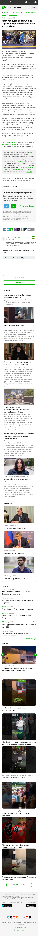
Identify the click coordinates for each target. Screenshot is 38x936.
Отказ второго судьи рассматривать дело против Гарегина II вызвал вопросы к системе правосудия (17, 364)
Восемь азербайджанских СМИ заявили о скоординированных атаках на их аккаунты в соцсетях (19, 435)
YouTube (29, 172)
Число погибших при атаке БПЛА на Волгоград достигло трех (16, 592)
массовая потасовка (8, 144)
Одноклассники (18, 169)
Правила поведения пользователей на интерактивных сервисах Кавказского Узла (19, 923)
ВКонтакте (7, 169)
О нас (3, 902)
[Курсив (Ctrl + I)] (9, 257)
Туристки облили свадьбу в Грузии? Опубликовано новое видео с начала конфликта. (15, 813)
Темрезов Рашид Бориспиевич (15, 528)
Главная (4, 15)
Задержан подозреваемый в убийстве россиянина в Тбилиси (18, 296)
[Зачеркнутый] (17, 257)
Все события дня (30, 639)
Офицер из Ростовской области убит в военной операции (16, 634)
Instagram (31, 167)
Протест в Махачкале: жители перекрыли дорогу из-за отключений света (17, 776)
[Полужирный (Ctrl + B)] (5, 257)
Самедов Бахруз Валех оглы (14, 578)
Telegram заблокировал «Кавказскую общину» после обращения (15, 846)
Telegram (20, 161)
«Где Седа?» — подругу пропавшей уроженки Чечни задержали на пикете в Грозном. (19, 743)
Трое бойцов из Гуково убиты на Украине (17, 609)
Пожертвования (32, 902)
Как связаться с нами (16, 902)
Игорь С (17, 237)
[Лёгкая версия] (10, 2)
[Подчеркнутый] (13, 257)
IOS (30, 152)
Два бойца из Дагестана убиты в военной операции (17, 601)
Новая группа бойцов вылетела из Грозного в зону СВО (19, 625)
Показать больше (19, 884)
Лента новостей (13, 15)
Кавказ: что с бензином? (11, 12)
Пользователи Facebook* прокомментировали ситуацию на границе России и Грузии (16, 409)
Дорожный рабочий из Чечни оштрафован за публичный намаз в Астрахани (19, 669)
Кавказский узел (11, 142)
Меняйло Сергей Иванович (14, 553)
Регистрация (19, 277)
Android (25, 152)
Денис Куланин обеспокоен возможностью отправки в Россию (17, 326)
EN (6, 2)
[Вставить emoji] (22, 257)
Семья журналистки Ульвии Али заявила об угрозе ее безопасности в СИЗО (17, 478)
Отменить (19, 282)
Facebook (23, 167)
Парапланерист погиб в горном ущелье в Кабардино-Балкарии (17, 616)
